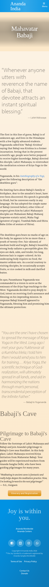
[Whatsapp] (37, 543)
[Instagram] (28, 543)
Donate (24, 573)
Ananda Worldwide (24, 528)
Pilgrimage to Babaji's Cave (23, 436)
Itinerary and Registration (24, 493)
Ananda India (18, 6)
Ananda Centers (24, 531)
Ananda (6, 6)
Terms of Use (16, 561)
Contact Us (24, 570)
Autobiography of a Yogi (32, 175)
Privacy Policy (30, 561)
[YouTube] (20, 543)
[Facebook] (12, 543)
